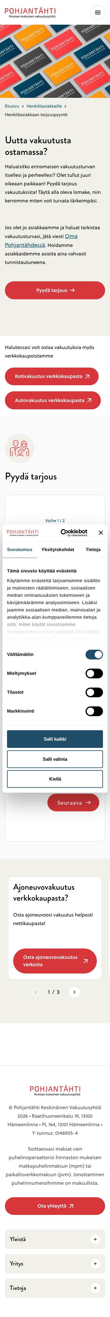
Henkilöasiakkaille (44, 106)
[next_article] (74, 992)
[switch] (94, 672)
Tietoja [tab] (93, 549)
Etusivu (12, 106)
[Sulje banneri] (101, 533)
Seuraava (69, 802)
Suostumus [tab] (19, 549)
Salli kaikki (55, 739)
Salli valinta (55, 758)
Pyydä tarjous (51, 290)
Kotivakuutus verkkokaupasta (48, 379)
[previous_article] (35, 992)
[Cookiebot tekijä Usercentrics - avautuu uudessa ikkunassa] (64, 533)
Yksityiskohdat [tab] (58, 549)
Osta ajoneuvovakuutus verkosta (52, 964)
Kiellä (55, 778)
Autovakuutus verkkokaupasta (49, 403)
